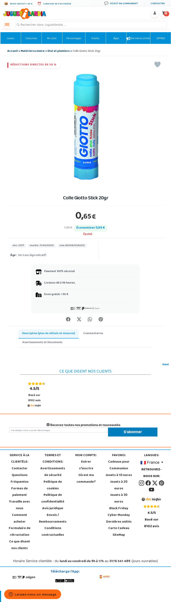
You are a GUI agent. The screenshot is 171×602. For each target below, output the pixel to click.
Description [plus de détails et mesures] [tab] (48, 334)
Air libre (52, 38)
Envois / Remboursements (53, 518)
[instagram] (141, 483)
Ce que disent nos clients (19, 545)
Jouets (10, 38)
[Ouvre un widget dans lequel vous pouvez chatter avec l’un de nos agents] (32, 594)
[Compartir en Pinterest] (101, 319)
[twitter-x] (155, 483)
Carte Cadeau (118, 528)
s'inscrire (86, 468)
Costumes (31, 38)
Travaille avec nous (19, 505)
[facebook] (148, 483)
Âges (116, 38)
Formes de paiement (19, 492)
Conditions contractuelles (52, 531)
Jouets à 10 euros (119, 475)
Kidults (95, 38)
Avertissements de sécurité (52, 472)
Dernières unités (140, 38)
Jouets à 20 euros (118, 485)
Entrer (86, 462)
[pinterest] (161, 483)
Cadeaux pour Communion (119, 465)
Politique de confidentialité (52, 498)
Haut (165, 365)
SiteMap (119, 535)
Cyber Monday (119, 515)
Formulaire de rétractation (19, 531)
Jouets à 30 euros (118, 498)
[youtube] (151, 490)
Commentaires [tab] (93, 334)
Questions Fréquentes (20, 478)
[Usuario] (155, 14)
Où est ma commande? (86, 478)
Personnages (73, 38)
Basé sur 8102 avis (34, 394)
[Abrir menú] (7, 25)
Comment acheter (19, 518)
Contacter (20, 468)
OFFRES (160, 38)
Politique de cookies (53, 485)
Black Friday (118, 508)
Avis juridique (52, 508)
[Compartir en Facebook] (68, 319)
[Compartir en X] (79, 319)
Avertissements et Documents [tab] (42, 343)
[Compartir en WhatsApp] (90, 319)
